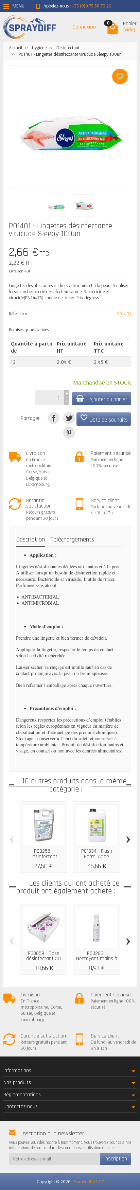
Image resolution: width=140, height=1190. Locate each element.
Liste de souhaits (104, 418)
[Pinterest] (69, 433)
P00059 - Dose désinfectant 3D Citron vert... (43, 958)
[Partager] (53, 418)
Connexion (84, 26)
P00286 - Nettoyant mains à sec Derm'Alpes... (96, 958)
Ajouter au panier (108, 399)
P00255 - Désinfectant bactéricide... (43, 856)
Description (30, 539)
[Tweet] (69, 418)
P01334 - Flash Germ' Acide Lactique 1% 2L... (96, 856)
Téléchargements (72, 539)
